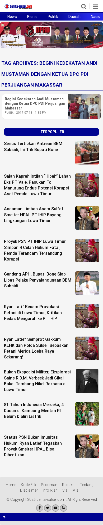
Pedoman (49, 485)
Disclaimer (29, 490)
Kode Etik (28, 485)
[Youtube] (55, 508)
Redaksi (68, 485)
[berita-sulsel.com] (18, 9)
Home (11, 485)
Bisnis (32, 16)
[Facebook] (39, 508)
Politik (53, 16)
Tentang (86, 485)
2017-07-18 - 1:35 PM (31, 112)
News (12, 16)
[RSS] (63, 508)
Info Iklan (50, 490)
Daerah (74, 16)
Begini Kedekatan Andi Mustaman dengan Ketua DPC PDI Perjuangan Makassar (35, 103)
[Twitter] (47, 508)
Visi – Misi (70, 490)
